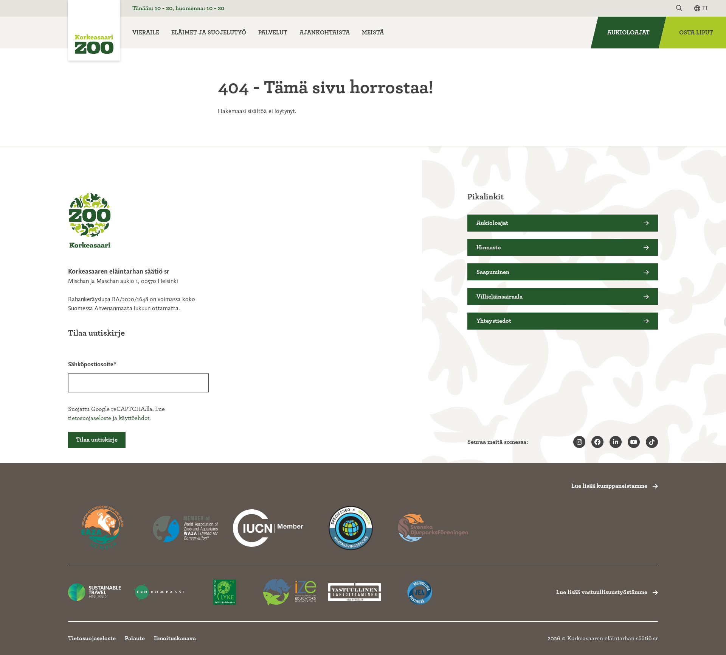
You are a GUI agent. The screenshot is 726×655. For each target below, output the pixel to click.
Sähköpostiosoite (90, 364)
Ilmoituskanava (175, 638)
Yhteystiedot (493, 321)
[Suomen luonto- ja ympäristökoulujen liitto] (224, 592)
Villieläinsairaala (499, 297)
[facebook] (597, 442)
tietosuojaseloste (89, 418)
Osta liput (696, 33)
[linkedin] (616, 442)
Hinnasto (488, 247)
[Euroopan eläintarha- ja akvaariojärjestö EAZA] (103, 528)
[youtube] (634, 442)
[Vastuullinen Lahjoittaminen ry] (354, 592)
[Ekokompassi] (159, 592)
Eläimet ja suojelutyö (208, 33)
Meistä (373, 33)
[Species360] (350, 528)
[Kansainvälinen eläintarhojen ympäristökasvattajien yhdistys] (289, 592)
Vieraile (145, 33)
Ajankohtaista (324, 33)
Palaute (135, 638)
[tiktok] (652, 442)
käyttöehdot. (134, 418)
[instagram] (579, 442)
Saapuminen (492, 272)
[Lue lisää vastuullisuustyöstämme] (268, 528)
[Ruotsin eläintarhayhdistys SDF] (433, 528)
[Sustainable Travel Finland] (94, 592)
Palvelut (272, 33)
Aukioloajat (628, 33)
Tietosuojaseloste (92, 638)
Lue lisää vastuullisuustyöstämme (601, 592)
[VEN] (419, 592)
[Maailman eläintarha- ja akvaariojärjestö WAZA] (185, 528)
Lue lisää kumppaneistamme (609, 486)
